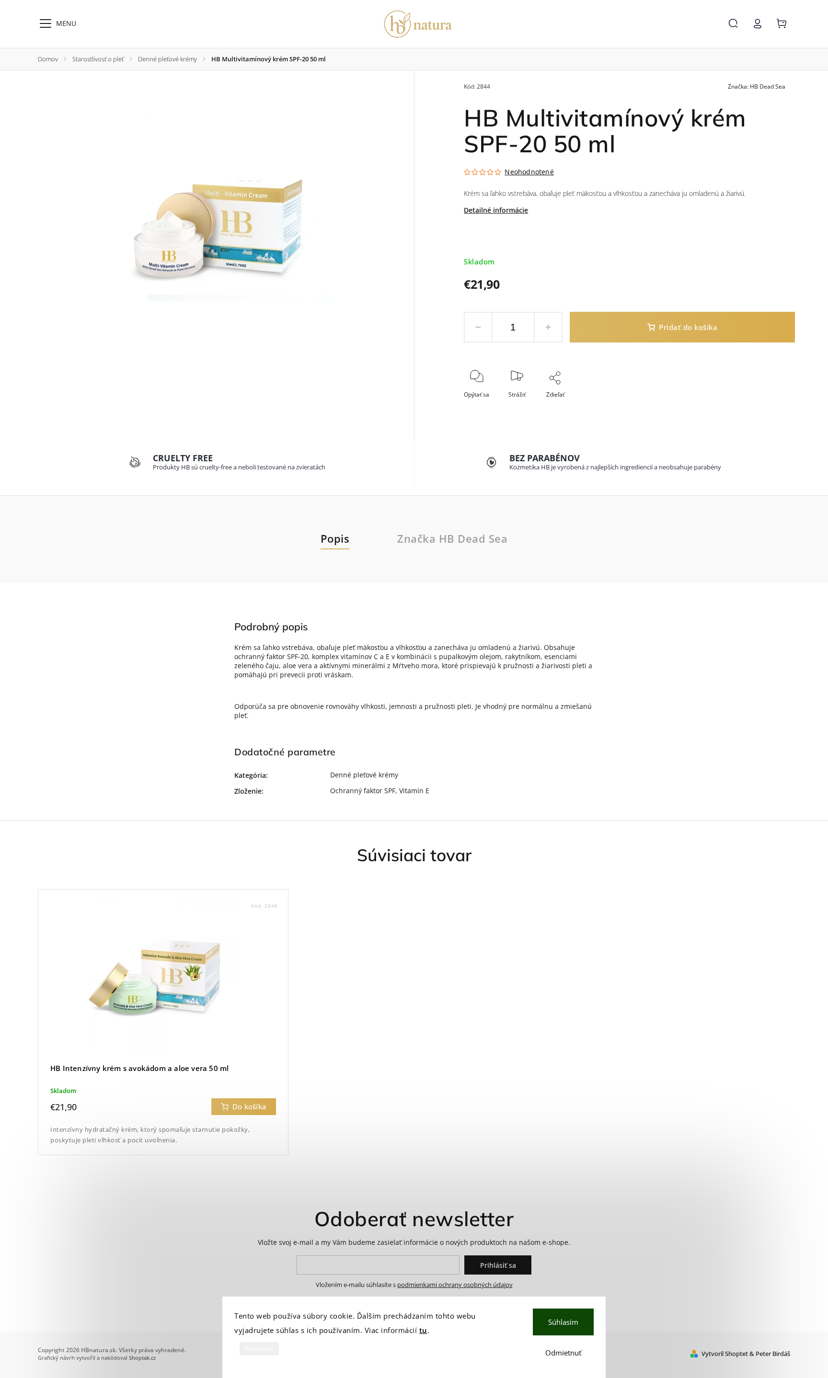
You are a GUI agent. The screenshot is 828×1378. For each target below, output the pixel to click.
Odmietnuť (563, 1352)
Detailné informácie (496, 210)
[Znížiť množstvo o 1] (478, 327)
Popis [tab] (335, 538)
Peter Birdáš (773, 1354)
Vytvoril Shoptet (725, 1354)
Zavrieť (763, 407)
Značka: (756, 86)
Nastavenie (259, 1348)
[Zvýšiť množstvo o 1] (548, 327)
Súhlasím (563, 1322)
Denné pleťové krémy (364, 774)
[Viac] (45, 23)
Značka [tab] (452, 538)
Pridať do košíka (688, 327)
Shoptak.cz (142, 1357)
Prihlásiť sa (498, 1265)
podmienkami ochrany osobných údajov (455, 1285)
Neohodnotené (529, 172)
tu (423, 1330)
